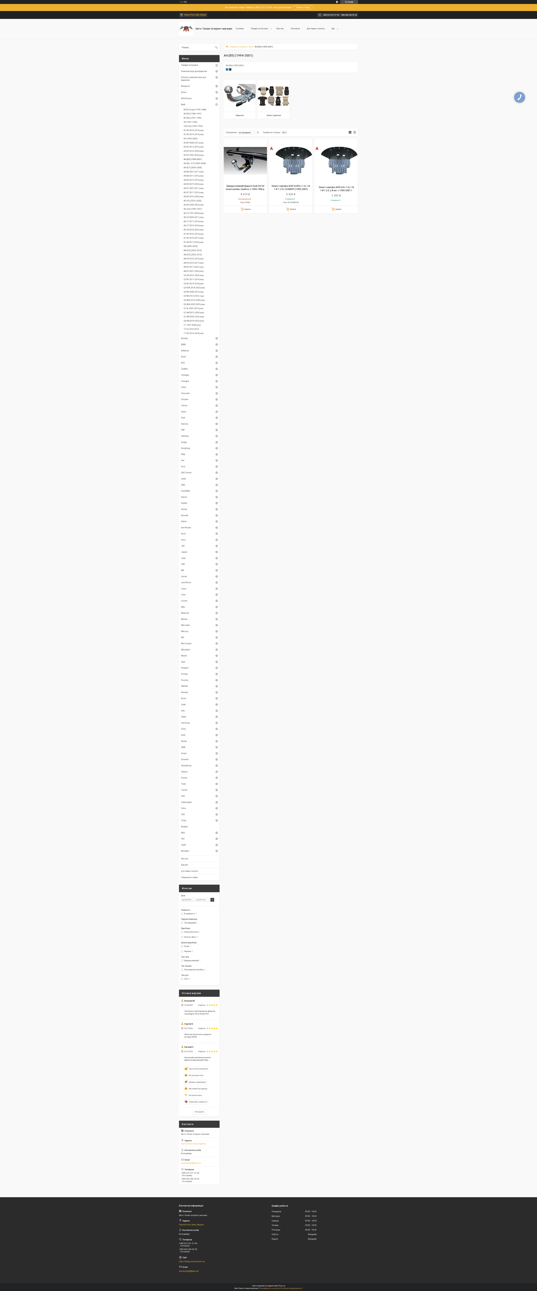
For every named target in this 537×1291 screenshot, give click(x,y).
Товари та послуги (259, 28)
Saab (183, 704)
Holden (184, 503)
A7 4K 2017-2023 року (193, 242)
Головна (240, 28)
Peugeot (185, 668)
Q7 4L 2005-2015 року (193, 308)
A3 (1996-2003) (191, 138)
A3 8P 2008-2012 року (194, 143)
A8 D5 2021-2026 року (194, 271)
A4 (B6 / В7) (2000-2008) (195, 163)
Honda (184, 509)
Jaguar (184, 552)
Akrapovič (185, 86)
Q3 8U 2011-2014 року (194, 279)
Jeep (183, 558)
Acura (183, 92)
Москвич (185, 851)
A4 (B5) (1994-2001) (193, 159)
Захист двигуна (274, 115)
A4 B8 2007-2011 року (194, 172)
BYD (183, 363)
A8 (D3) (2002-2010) (193, 250)
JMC (183, 564)
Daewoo (184, 424)
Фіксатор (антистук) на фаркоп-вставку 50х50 (198, 1035)
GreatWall (185, 491)
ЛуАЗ (183, 845)
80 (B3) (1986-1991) (193, 114)
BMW (183, 344)
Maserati (185, 613)
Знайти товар (303, 7)
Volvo (183, 808)
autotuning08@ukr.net (191, 1163)
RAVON (184, 686)
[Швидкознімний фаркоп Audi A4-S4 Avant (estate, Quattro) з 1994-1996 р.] (245, 160)
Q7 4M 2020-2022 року (194, 317)
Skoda (184, 741)
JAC (183, 546)
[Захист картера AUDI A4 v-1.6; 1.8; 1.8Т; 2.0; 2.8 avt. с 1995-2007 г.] (336, 160)
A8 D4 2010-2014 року (194, 259)
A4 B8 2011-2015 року (194, 176)
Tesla (183, 784)
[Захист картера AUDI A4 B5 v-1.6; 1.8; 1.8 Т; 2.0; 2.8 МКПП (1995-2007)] (290, 160)
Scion (183, 729)
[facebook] (227, 70)
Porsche (184, 680)
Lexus (183, 588)
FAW (183, 454)
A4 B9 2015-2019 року (194, 180)
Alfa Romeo (186, 98)
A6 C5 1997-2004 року (194, 213)
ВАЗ (183, 833)
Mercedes (185, 625)
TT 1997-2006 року (192, 325)
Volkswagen (186, 802)
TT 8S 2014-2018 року (194, 333)
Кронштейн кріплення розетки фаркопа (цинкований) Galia (197, 1058)
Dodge (184, 442)
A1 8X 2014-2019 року (194, 134)
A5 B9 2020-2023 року (194, 205)
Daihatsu (185, 436)
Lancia (184, 576)
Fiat (182, 460)
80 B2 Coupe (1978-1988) (195, 109)
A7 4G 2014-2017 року (194, 238)
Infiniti (183, 521)
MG (182, 637)
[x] (230, 70)
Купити (247, 209)
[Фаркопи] (240, 96)
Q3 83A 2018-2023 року (194, 288)
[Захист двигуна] (274, 96)
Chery (183, 387)
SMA (183, 747)
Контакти (295, 28)
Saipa (183, 717)
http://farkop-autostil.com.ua (192, 1261)
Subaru (184, 772)
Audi (251, 47)
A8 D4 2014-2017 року (194, 263)
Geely (183, 479)
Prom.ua (282, 1286)
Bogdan (184, 826)
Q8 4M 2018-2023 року (194, 321)
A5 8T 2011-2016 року (194, 192)
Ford (183, 466)
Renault (184, 692)
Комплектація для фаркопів (194, 71)
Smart (184, 753)
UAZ (183, 796)
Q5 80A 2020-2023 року (194, 304)
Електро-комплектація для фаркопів (193, 78)
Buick (183, 357)
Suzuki (184, 778)
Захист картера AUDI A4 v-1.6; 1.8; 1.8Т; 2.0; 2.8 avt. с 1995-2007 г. (336, 189)
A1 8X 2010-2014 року (194, 130)
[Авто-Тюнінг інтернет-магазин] (186, 29)
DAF (183, 430)
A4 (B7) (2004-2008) (193, 167)
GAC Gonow (186, 472)
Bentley (184, 338)
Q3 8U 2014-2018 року (194, 283)
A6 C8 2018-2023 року (194, 230)
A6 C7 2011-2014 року (194, 221)
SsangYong (186, 765)
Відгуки (184, 865)
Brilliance (185, 351)
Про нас (280, 28)
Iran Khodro (186, 527)
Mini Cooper (186, 643)
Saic (183, 711)
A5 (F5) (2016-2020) (193, 201)
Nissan (184, 656)
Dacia (183, 412)
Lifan (183, 594)
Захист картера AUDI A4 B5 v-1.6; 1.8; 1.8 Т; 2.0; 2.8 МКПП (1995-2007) (290, 187)
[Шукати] (216, 47)
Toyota (184, 790)
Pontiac (184, 674)
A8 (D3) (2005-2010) (193, 254)
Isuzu (183, 533)
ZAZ (183, 814)
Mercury (184, 631)
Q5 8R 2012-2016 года (194, 296)
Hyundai (184, 515)
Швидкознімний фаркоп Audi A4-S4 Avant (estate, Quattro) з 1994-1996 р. (245, 187)
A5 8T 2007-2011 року (194, 188)
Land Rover (186, 582)
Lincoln (184, 601)
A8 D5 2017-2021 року (194, 267)
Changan (185, 375)
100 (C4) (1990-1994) (193, 126)
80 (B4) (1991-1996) (193, 118)
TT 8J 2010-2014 (191, 329)
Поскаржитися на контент (269, 1288)
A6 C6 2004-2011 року (194, 217)
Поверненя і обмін (189, 877)
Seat (183, 735)
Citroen (184, 405)
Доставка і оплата (316, 28)
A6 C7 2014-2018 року (194, 225)
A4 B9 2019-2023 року (194, 184)
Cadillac (184, 369)
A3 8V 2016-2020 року (194, 151)
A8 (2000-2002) (191, 246)
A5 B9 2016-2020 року (194, 196)
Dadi (183, 418)
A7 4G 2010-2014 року (194, 234)
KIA (182, 570)
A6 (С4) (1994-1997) (193, 209)
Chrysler (184, 399)
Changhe (185, 381)
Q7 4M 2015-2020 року (194, 312)
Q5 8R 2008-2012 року (194, 292)
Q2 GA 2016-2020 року (194, 275)
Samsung (185, 723)
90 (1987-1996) (190, 122)
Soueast (185, 759)
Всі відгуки (199, 1112)
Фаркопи (240, 115)
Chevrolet (185, 393)
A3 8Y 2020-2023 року (194, 155)
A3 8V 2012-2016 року (194, 147)
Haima (184, 497)
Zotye (183, 820)
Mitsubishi (185, 650)
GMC (183, 485)
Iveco (183, 540)
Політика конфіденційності (291, 1288)
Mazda (184, 619)
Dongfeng (185, 448)
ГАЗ (182, 839)
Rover (183, 698)
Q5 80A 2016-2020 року (194, 300)
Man (183, 607)
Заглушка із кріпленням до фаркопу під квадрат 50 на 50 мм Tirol (199, 1012)
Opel (183, 662)
